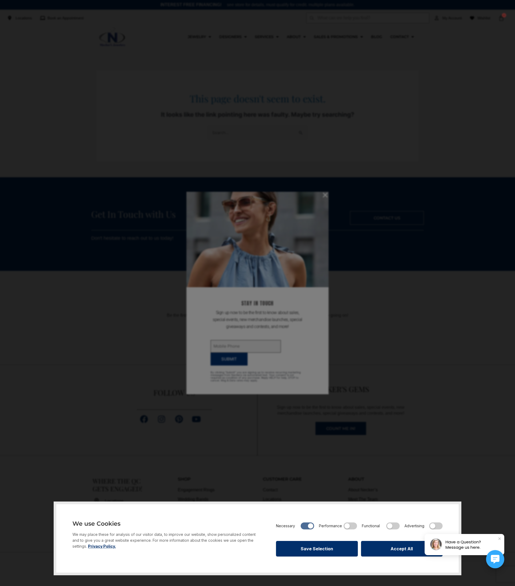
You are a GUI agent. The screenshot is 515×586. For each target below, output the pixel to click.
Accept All (402, 548)
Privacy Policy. (102, 546)
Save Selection (317, 548)
